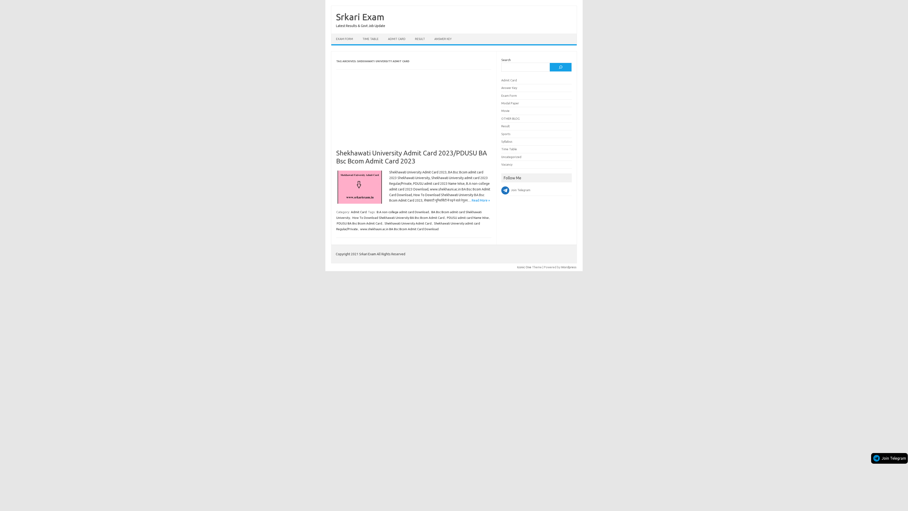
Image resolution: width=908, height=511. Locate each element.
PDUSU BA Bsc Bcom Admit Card (359, 223)
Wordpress (568, 267)
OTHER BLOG (510, 118)
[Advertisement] (413, 114)
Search (506, 60)
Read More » (481, 200)
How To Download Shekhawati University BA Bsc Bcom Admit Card (398, 217)
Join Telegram (894, 458)
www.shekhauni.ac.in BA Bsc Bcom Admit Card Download (399, 229)
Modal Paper (510, 103)
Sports (506, 134)
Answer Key (443, 38)
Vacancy (506, 164)
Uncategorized (511, 157)
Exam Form (344, 38)
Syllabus (506, 141)
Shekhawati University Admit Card (408, 223)
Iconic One (524, 267)
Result (420, 38)
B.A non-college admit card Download (403, 212)
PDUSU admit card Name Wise (468, 217)
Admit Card (397, 38)
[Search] (561, 67)
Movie (505, 110)
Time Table (370, 38)
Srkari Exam (360, 17)
